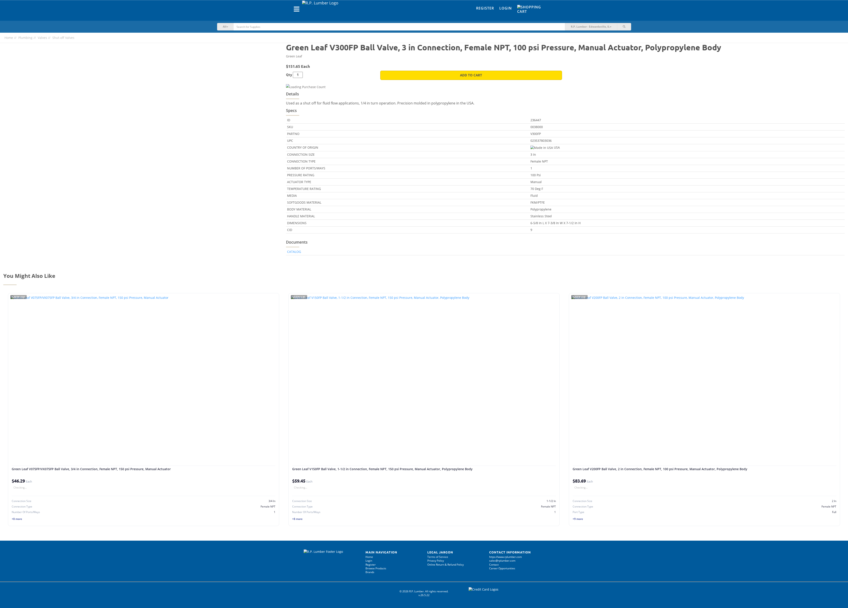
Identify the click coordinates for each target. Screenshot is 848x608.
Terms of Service (437, 557)
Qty (289, 74)
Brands (369, 572)
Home (8, 38)
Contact (494, 564)
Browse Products (375, 568)
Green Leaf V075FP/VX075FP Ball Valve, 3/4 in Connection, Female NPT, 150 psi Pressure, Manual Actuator (91, 469)
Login (505, 8)
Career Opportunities (502, 568)
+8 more (17, 519)
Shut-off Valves (63, 38)
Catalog (294, 252)
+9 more (578, 519)
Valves (42, 38)
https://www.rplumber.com (505, 557)
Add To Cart (471, 75)
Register (485, 8)
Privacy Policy (435, 561)
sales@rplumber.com (502, 561)
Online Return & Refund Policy (445, 564)
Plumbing (25, 38)
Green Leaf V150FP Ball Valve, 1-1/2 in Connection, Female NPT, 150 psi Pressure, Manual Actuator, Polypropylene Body (382, 469)
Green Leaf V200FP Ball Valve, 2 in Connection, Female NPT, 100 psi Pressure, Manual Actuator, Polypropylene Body (660, 469)
